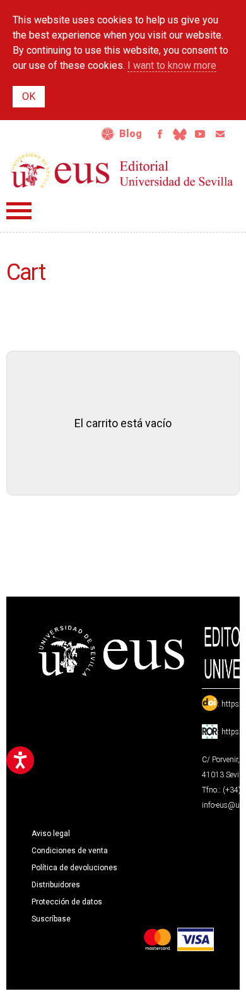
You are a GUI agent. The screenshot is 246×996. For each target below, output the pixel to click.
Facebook (160, 134)
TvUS (200, 134)
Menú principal (19, 210)
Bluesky (180, 134)
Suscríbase (51, 918)
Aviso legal (51, 833)
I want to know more (171, 65)
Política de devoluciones (74, 867)
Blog (130, 134)
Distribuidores (56, 884)
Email (220, 134)
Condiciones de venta (70, 850)
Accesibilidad (108, 134)
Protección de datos (67, 901)
